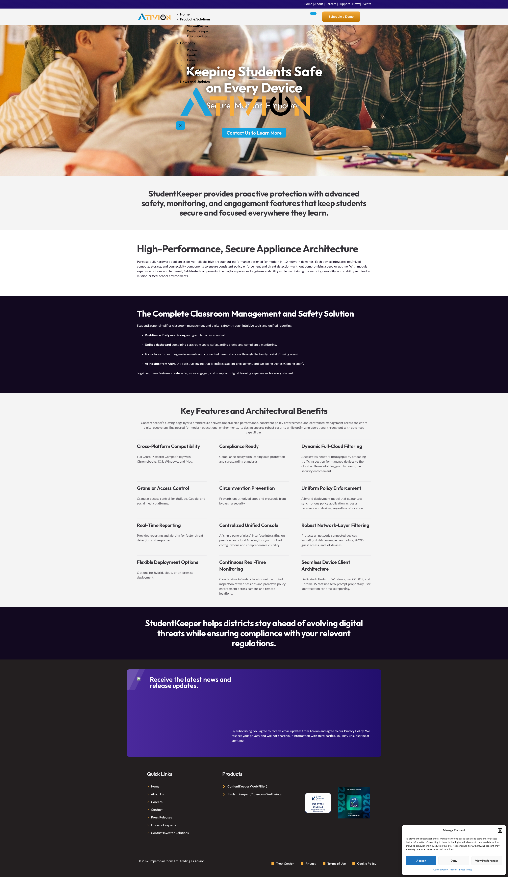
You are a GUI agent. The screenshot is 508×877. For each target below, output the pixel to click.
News (356, 4)
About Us (193, 75)
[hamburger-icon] (313, 13)
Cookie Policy (440, 869)
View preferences (486, 861)
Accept (421, 861)
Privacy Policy (354, 731)
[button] (500, 831)
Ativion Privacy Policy (461, 869)
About (318, 4)
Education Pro (197, 36)
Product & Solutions (195, 19)
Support (344, 4)
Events (366, 4)
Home (308, 4)
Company (187, 43)
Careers (330, 4)
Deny (453, 861)
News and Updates (195, 81)
